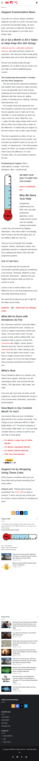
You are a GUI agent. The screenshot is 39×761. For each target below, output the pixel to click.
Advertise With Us (8, 736)
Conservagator (5, 717)
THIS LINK (19, 492)
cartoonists (5, 343)
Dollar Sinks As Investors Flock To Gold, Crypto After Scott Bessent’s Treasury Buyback (25, 643)
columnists (5, 349)
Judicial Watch (5, 720)
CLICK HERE (15, 526)
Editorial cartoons (8, 48)
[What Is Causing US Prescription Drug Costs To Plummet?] (6, 566)
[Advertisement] (19, 593)
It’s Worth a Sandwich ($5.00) (17, 447)
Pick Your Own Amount (15, 454)
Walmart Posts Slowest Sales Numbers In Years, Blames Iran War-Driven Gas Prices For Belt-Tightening (24, 669)
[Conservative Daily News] (12, 2)
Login (4, 739)
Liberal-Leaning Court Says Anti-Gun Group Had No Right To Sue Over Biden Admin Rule (25, 651)
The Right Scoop (5, 726)
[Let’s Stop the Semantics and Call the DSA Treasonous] (6, 635)
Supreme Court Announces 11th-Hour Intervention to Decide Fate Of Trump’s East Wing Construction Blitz (25, 556)
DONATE (5, 308)
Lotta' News (4, 723)
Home (4, 7)
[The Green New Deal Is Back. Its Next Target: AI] (6, 689)
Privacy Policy (7, 742)
